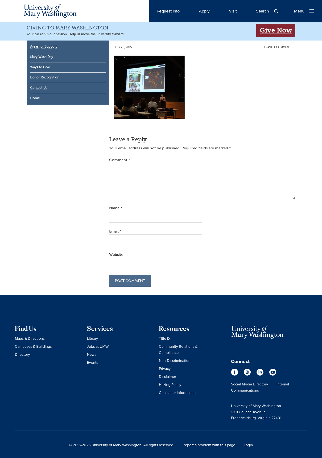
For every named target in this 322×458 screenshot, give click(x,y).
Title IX (164, 338)
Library (92, 338)
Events (92, 362)
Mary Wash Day (41, 57)
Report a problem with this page (209, 444)
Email (115, 231)
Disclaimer (167, 376)
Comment (119, 160)
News (91, 354)
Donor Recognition (44, 77)
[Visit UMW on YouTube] (272, 374)
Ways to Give (40, 67)
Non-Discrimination (174, 360)
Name (115, 208)
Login (248, 444)
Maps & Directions (30, 338)
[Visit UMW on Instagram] (248, 374)
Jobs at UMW (98, 346)
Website (116, 255)
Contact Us (38, 88)
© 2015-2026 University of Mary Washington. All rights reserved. (121, 444)
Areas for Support (43, 46)
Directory (22, 354)
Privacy (165, 368)
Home (35, 98)
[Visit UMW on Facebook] (235, 374)
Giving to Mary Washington (67, 28)
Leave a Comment (277, 47)
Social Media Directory (249, 384)
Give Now (276, 30)
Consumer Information (177, 392)
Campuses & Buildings (33, 346)
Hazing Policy (170, 384)
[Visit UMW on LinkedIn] (260, 374)
